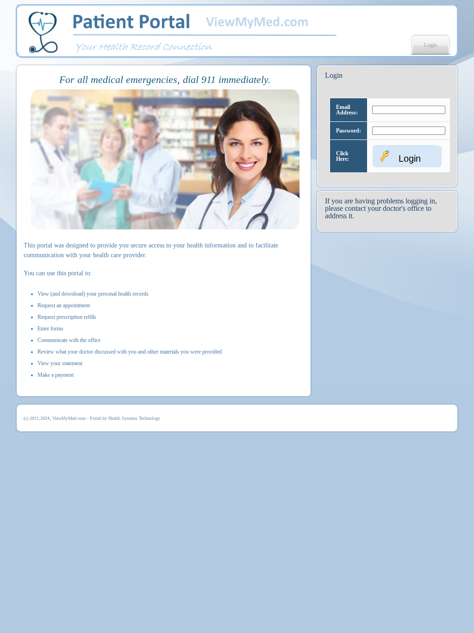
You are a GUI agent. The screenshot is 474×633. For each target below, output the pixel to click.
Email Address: (347, 110)
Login (430, 45)
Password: (348, 130)
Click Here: (342, 156)
